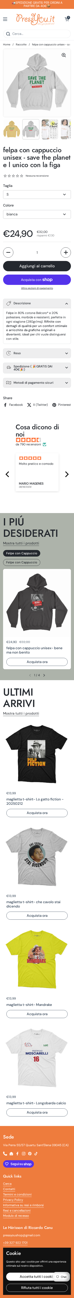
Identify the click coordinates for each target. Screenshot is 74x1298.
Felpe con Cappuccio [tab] (21, 553)
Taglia (7, 185)
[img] (39, 440)
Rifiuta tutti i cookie (37, 1287)
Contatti (9, 1189)
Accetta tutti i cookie (37, 1276)
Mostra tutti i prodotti (21, 543)
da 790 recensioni (28, 444)
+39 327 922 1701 (15, 1243)
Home (6, 44)
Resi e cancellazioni (17, 1210)
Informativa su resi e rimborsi (23, 1205)
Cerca (7, 1184)
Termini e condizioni (17, 1194)
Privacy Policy (13, 1200)
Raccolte (21, 44)
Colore (8, 205)
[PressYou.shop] (36, 19)
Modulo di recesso (16, 1216)
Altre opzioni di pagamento (37, 288)
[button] (67, 19)
